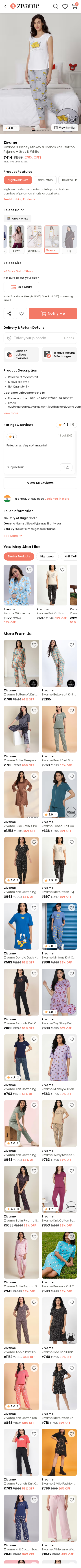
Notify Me (56, 313)
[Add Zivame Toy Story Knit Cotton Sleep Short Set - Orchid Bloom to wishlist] (71, 973)
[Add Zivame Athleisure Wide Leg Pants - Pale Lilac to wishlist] (71, 1499)
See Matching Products (19, 199)
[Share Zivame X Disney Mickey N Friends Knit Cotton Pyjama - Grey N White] (9, 313)
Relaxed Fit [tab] (69, 180)
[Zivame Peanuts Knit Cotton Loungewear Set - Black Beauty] (21, 992)
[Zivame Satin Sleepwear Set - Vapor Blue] (21, 729)
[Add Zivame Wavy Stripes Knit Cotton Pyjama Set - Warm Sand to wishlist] (71, 1105)
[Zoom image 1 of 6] (40, 73)
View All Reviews (40, 483)
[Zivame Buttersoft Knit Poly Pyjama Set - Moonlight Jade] (59, 663)
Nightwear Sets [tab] (18, 180)
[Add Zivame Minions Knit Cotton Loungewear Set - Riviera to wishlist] (71, 907)
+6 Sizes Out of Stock (18, 271)
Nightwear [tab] (47, 556)
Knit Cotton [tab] (45, 180)
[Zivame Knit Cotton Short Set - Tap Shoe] (59, 1386)
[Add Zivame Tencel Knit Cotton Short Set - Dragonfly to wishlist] (71, 776)
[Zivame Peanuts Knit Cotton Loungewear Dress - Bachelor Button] (59, 1255)
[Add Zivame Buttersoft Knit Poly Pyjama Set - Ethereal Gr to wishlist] (34, 644)
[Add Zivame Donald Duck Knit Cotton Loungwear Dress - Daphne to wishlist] (34, 907)
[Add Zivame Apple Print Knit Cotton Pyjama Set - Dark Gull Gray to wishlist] (34, 1302)
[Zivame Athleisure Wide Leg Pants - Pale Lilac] (59, 1518)
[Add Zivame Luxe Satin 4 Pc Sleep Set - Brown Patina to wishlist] (34, 776)
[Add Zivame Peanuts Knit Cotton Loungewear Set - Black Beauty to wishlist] (34, 973)
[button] (5, 6)
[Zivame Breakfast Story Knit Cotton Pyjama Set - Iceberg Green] (59, 729)
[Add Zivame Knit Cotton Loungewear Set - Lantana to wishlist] (34, 1368)
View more (11, 413)
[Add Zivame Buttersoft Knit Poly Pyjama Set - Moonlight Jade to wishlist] (71, 644)
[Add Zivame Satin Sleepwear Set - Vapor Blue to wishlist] (34, 710)
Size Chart (25, 287)
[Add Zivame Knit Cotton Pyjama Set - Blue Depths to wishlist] (34, 1039)
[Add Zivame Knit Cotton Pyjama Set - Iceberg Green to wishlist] (34, 1105)
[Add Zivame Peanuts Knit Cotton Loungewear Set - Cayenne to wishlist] (34, 1433)
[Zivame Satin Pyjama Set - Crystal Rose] (21, 1255)
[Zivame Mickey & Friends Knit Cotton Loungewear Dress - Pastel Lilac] (59, 1057)
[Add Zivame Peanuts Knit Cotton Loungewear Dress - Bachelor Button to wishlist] (71, 1236)
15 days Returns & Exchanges (64, 354)
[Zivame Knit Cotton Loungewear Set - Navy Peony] (21, 1518)
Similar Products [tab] (19, 556)
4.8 (11, 128)
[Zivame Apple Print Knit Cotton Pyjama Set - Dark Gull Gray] (21, 1320)
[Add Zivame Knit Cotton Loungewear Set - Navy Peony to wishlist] (34, 1499)
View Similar (67, 127)
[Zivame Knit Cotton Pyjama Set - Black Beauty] (52, 585)
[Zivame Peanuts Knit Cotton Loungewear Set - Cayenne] (21, 1452)
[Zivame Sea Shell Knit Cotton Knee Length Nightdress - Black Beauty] (59, 1320)
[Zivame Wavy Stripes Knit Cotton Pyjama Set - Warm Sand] (59, 1123)
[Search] (55, 6)
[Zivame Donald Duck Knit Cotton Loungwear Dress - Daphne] (21, 926)
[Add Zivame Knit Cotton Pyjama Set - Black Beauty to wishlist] (62, 569)
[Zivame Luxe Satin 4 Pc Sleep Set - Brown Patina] (21, 794)
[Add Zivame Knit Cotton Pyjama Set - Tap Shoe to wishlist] (34, 842)
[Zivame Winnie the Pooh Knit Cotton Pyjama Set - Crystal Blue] (19, 585)
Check (69, 338)
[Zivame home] (24, 6)
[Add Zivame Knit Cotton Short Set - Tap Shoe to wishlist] (71, 1368)
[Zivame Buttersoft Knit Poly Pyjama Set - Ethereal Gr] (21, 663)
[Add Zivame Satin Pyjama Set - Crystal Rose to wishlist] (34, 1236)
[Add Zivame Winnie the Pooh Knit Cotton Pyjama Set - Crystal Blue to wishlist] (29, 569)
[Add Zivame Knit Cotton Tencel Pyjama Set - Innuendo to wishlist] (71, 1170)
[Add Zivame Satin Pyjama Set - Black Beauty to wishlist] (34, 1170)
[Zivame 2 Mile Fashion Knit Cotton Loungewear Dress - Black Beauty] (59, 1452)
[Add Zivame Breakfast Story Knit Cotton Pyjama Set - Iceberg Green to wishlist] (71, 710)
